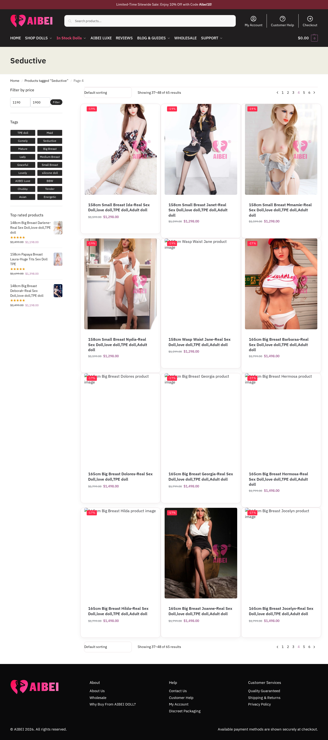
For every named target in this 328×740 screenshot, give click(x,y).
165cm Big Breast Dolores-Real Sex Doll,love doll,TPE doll (120, 476)
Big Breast (50, 149)
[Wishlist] (230, 111)
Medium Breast (50, 157)
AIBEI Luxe (22, 181)
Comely (23, 141)
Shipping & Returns (264, 697)
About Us (97, 691)
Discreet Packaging (185, 711)
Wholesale (98, 697)
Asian (22, 197)
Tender (49, 189)
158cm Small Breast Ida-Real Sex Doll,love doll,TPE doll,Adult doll (119, 207)
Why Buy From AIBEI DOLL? (113, 704)
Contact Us (178, 691)
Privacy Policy (259, 704)
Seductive (49, 141)
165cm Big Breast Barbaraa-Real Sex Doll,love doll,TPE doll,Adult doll (279, 344)
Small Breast (50, 165)
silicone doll (50, 173)
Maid (50, 133)
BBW (50, 181)
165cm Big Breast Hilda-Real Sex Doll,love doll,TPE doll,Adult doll (118, 611)
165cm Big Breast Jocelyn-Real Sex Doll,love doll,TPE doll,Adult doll (281, 611)
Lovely (22, 173)
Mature (22, 149)
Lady (23, 157)
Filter (56, 102)
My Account (253, 25)
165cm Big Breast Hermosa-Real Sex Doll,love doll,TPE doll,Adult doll (278, 479)
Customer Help (282, 25)
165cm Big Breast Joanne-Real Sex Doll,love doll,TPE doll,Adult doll (200, 611)
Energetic (50, 197)
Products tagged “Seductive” (46, 80)
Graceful (22, 165)
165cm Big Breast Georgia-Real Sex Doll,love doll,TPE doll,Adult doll (200, 476)
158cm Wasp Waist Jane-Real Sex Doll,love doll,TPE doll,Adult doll (199, 342)
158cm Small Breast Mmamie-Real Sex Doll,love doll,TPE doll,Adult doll (280, 210)
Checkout (310, 25)
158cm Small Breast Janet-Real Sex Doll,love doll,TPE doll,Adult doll (197, 210)
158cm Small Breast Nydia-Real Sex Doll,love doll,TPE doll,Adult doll (117, 344)
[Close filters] (63, 90)
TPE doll (22, 133)
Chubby (23, 189)
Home (14, 80)
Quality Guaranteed (264, 691)
